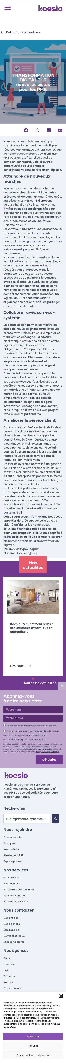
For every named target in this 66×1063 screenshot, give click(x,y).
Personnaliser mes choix (33, 1055)
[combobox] (26, 818)
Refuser (33, 1045)
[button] (61, 996)
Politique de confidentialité (47, 751)
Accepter (33, 1036)
